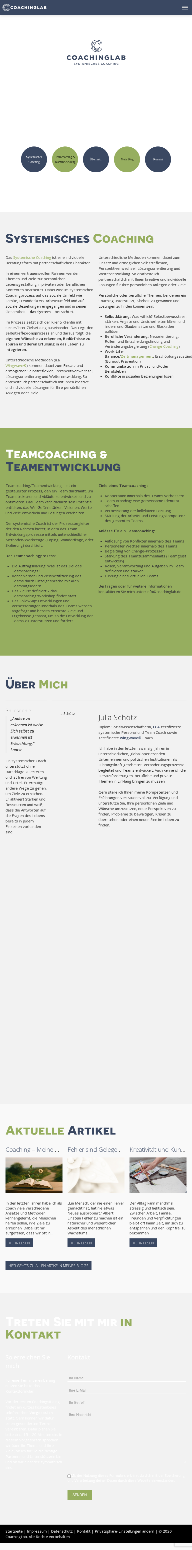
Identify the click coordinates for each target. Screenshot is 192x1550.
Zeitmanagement (137, 356)
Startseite (14, 1531)
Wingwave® (16, 365)
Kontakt (83, 1531)
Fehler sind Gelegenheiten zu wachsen (119, 1149)
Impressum (37, 1531)
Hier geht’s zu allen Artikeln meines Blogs (48, 1265)
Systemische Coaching (32, 257)
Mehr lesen (19, 1242)
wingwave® (131, 737)
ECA (156, 726)
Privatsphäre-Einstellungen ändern (124, 1531)
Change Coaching (164, 346)
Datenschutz (62, 1531)
